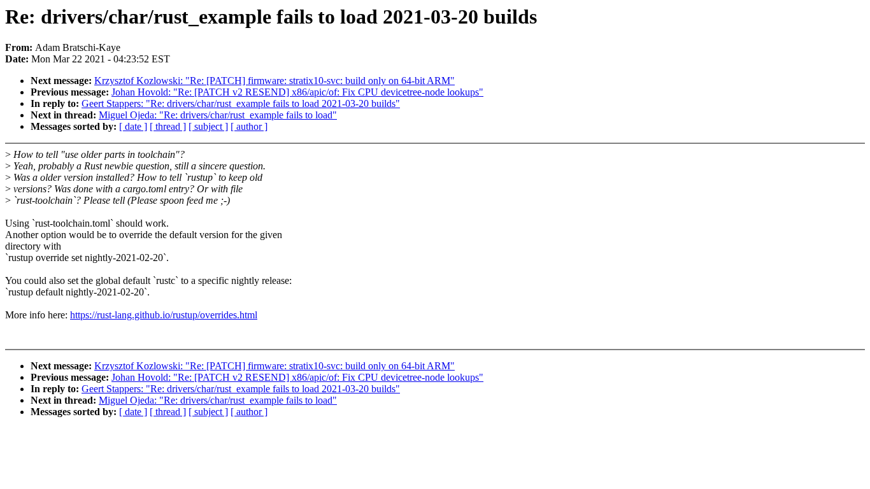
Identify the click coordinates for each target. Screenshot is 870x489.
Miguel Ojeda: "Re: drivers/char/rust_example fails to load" (218, 115)
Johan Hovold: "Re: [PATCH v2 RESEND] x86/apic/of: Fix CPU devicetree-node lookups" (297, 92)
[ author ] (249, 126)
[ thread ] (168, 126)
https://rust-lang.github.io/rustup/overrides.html (163, 314)
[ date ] (133, 126)
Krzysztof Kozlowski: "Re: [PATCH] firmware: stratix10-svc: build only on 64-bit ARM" (274, 80)
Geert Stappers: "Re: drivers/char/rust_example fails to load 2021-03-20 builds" (241, 103)
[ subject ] (208, 126)
